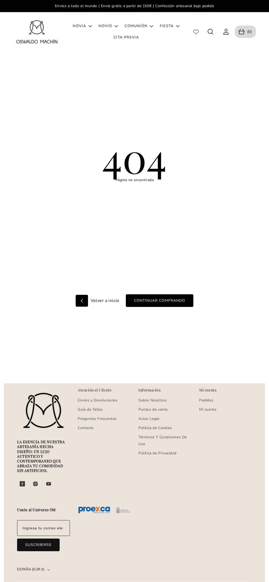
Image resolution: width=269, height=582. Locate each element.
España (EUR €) (31, 569)
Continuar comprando (159, 300)
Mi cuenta (207, 409)
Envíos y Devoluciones (98, 400)
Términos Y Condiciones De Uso (162, 440)
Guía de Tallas (90, 409)
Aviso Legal (148, 418)
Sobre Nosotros (152, 400)
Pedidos (206, 400)
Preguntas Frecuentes (97, 418)
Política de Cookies (155, 427)
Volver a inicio (104, 301)
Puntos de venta (153, 409)
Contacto (86, 427)
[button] (210, 32)
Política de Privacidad (157, 453)
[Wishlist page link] (196, 31)
